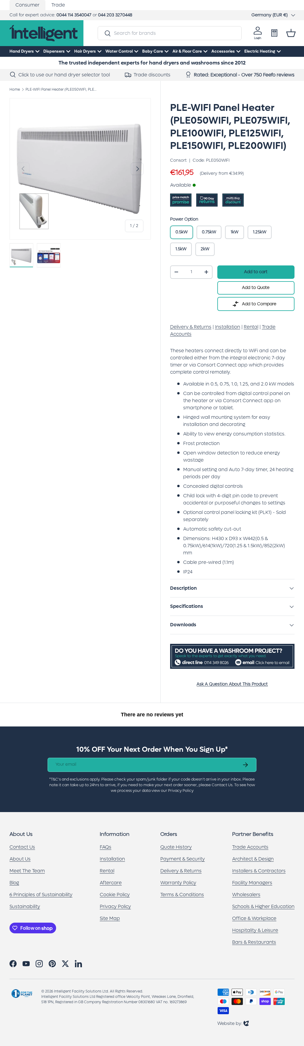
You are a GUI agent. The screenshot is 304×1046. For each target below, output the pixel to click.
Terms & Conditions (182, 894)
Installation (112, 859)
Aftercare (111, 883)
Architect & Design (253, 859)
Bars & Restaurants (254, 942)
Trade (58, 5)
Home (15, 89)
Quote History (176, 847)
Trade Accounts (250, 847)
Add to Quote (256, 287)
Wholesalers (246, 894)
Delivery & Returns (181, 871)
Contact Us (22, 847)
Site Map (110, 918)
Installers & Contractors (259, 871)
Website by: (233, 1023)
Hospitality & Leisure (255, 930)
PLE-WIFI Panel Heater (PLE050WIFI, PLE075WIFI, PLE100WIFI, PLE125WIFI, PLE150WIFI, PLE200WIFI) (61, 89)
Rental (107, 871)
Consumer (27, 5)
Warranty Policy (178, 883)
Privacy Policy (115, 906)
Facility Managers (252, 883)
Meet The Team (27, 871)
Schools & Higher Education (263, 906)
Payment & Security (182, 859)
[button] (290, 33)
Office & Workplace (254, 918)
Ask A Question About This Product (232, 684)
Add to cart (255, 272)
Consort (178, 160)
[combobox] (169, 33)
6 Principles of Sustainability (41, 894)
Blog (14, 883)
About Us (20, 859)
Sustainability (25, 906)
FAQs (105, 847)
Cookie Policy (115, 894)
